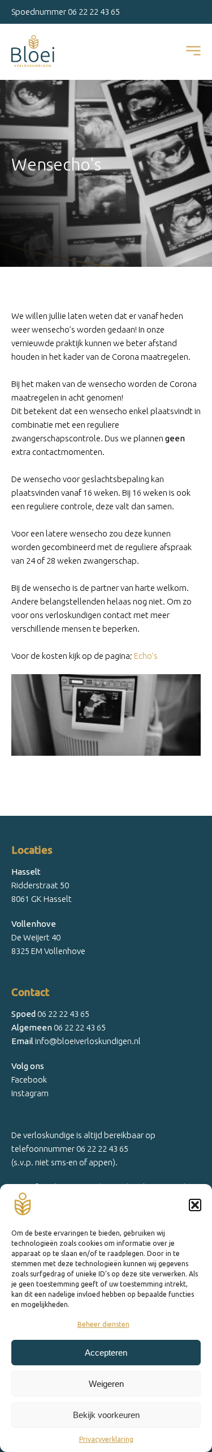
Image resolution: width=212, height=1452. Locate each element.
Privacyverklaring (106, 1439)
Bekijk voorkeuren (106, 1415)
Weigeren (106, 1384)
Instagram (30, 1093)
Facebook (29, 1079)
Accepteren (106, 1352)
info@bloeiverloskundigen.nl (76, 1041)
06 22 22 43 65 (94, 11)
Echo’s (146, 656)
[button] (195, 1205)
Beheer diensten (103, 1324)
